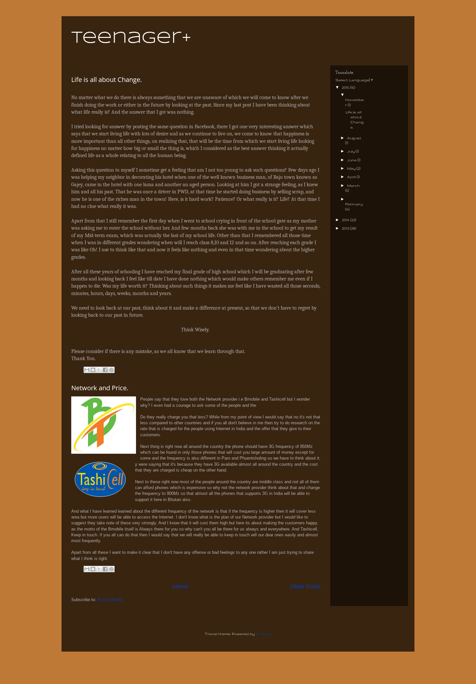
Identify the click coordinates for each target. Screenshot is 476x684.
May (352, 168)
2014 (346, 220)
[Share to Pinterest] (111, 370)
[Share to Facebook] (105, 370)
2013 (346, 228)
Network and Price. (99, 387)
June (352, 160)
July (351, 151)
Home (180, 586)
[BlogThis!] (93, 370)
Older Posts (305, 586)
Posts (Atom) (109, 599)
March (353, 186)
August (354, 138)
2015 (346, 87)
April (352, 177)
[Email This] (87, 370)
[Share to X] (99, 370)
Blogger (263, 634)
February (354, 204)
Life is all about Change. (106, 79)
